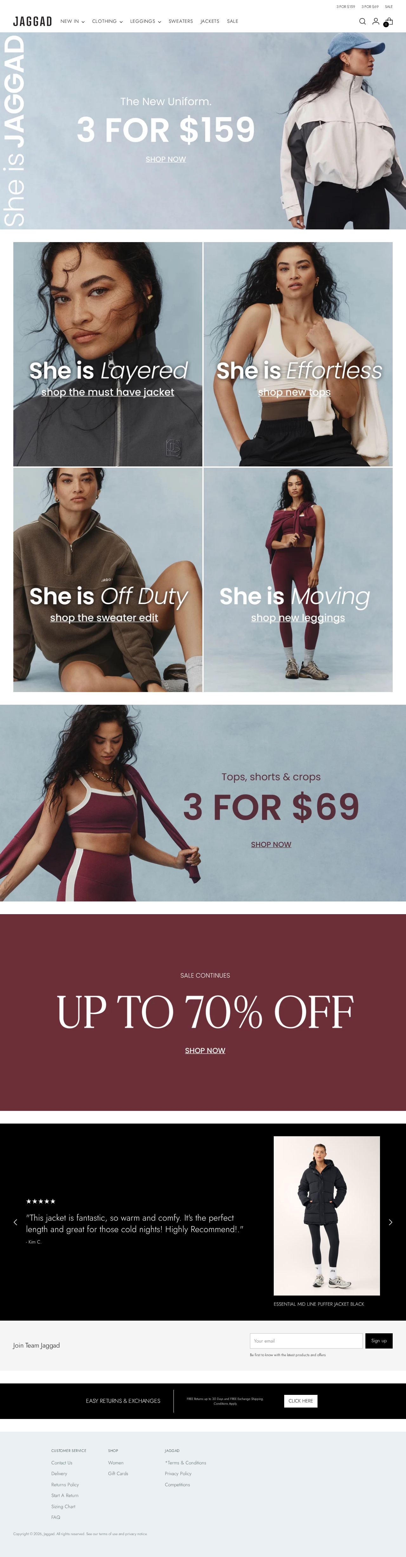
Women (116, 1462)
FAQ (55, 1517)
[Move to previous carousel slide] (15, 1222)
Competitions (177, 1484)
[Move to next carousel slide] (390, 1222)
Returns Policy (65, 1484)
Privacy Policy (178, 1473)
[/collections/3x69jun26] (203, 803)
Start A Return (65, 1495)
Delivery (59, 1473)
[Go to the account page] (376, 21)
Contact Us (61, 1462)
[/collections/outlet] (203, 1012)
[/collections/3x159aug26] (203, 130)
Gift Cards (118, 1473)
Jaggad (49, 1533)
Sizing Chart (63, 1506)
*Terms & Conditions (185, 1462)
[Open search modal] (362, 21)
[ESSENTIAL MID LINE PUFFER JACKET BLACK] (327, 1216)
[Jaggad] (32, 21)
